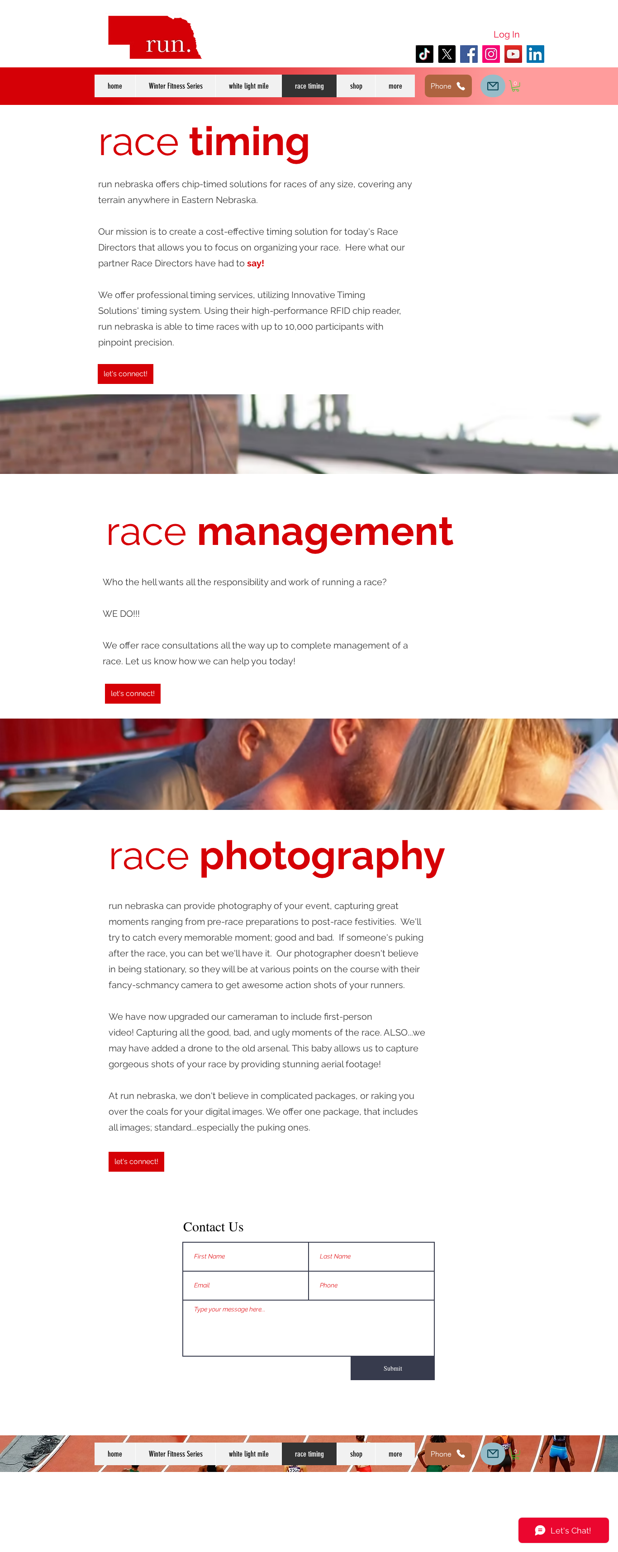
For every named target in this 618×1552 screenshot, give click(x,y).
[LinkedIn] (535, 54)
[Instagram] (491, 54)
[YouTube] (513, 54)
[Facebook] (469, 54)
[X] (447, 54)
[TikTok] (424, 54)
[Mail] (492, 86)
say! (255, 263)
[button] (395, 86)
